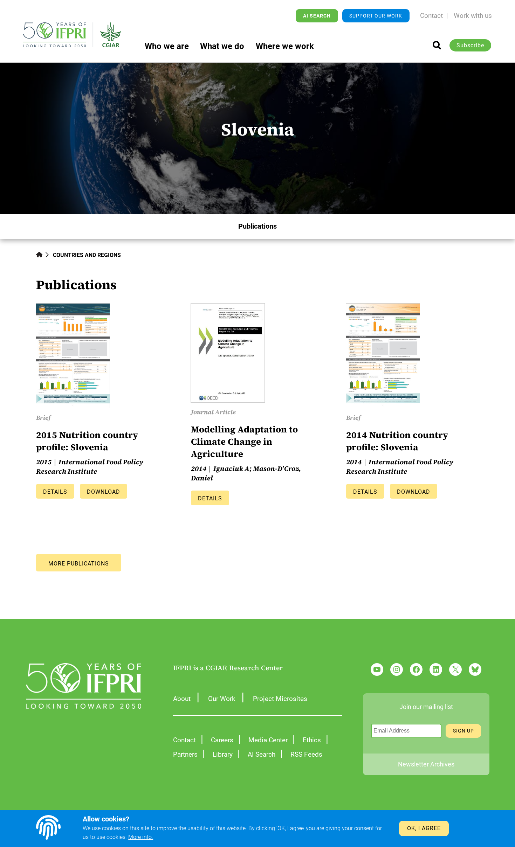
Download (103, 491)
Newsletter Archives (426, 764)
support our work (375, 16)
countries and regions (87, 255)
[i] (437, 45)
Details (55, 491)
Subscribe (470, 45)
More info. (140, 837)
